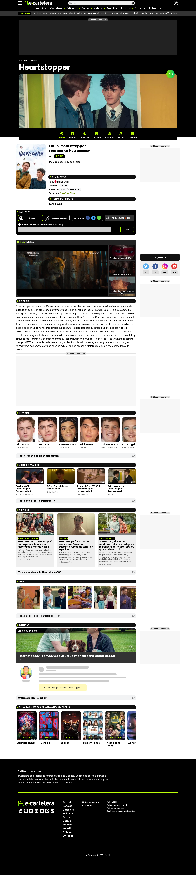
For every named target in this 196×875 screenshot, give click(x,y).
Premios (112, 8)
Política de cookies (115, 808)
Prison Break (93, 13)
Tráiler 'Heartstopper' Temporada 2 (58, 487)
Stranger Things (26, 742)
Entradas (155, 8)
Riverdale (44, 742)
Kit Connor (23, 444)
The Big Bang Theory (113, 744)
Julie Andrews (55, 13)
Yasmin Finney (67, 444)
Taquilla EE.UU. (146, 13)
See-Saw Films (67, 193)
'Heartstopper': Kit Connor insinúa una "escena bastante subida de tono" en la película (76, 545)
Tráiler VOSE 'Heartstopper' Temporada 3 (24, 489)
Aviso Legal (112, 801)
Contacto (87, 805)
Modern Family (91, 742)
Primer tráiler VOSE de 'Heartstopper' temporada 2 (89, 489)
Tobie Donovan (110, 444)
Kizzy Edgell (129, 444)
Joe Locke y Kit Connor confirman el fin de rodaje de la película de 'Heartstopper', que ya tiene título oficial (116, 545)
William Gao (87, 444)
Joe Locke (43, 444)
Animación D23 (178, 13)
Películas (72, 8)
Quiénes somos (90, 802)
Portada (23, 60)
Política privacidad (117, 804)
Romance (74, 189)
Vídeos (98, 8)
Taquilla (67, 828)
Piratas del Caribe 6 (129, 13)
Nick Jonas (81, 13)
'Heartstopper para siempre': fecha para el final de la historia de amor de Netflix (35, 544)
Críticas (140, 8)
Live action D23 (162, 13)
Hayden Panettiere (110, 13)
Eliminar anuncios (99, 20)
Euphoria (132, 742)
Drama (63, 189)
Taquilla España (39, 13)
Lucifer (65, 742)
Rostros (126, 8)
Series (85, 8)
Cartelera (56, 8)
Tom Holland (69, 13)
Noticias (40, 8)
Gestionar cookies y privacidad (121, 811)
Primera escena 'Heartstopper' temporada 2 (116, 489)
